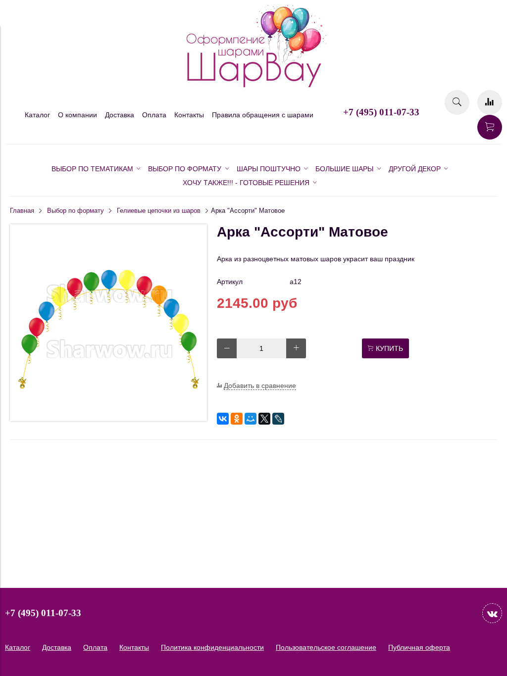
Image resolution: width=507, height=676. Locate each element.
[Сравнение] (489, 102)
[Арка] (108, 419)
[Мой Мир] (250, 419)
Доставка (119, 115)
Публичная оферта (419, 647)
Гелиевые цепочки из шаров (159, 210)
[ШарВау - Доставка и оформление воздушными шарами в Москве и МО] (253, 86)
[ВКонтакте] (223, 419)
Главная (22, 210)
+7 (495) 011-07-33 (381, 112)
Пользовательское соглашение (326, 647)
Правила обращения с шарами (262, 115)
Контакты (189, 115)
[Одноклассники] (237, 419)
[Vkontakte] (492, 613)
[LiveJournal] (278, 419)
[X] (264, 419)
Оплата (154, 115)
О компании (77, 115)
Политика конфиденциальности (212, 647)
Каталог (37, 115)
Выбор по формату (75, 210)
